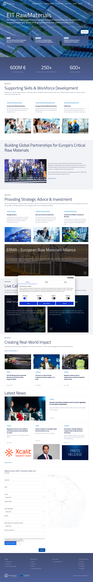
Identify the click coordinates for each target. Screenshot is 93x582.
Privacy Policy (22, 540)
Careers (33, 561)
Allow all (65, 303)
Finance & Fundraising (49, 3)
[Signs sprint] (75, 116)
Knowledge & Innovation (37, 3)
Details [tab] (46, 282)
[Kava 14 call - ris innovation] (68, 313)
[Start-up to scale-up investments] (46, 225)
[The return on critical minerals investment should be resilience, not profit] (46, 371)
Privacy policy (9, 561)
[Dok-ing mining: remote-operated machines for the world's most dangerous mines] (18, 371)
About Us (80, 3)
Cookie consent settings (11, 566)
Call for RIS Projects (58, 561)
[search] (89, 4)
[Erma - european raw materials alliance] (46, 260)
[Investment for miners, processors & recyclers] (75, 225)
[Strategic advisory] (18, 225)
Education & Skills (59, 3)
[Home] (15, 4)
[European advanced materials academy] (46, 116)
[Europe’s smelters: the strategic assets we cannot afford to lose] (46, 441)
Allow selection (46, 303)
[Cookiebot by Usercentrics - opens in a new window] (68, 278)
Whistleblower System (36, 568)
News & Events (68, 3)
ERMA (32, 566)
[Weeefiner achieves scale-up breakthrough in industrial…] (75, 41)
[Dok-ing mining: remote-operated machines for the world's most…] (18, 41)
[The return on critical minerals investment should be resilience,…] (46, 41)
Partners (75, 3)
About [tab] (65, 282)
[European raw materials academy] (18, 116)
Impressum (8, 564)
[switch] (39, 298)
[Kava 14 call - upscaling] (25, 313)
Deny (28, 303)
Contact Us (33, 564)
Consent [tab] (27, 282)
